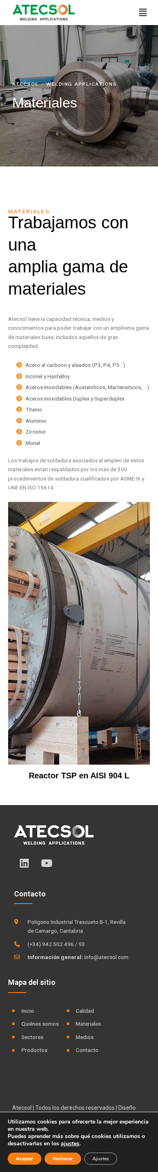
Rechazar (63, 1158)
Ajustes (100, 1158)
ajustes (70, 1143)
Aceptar (24, 1158)
